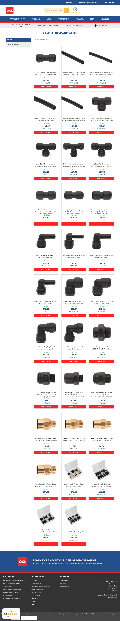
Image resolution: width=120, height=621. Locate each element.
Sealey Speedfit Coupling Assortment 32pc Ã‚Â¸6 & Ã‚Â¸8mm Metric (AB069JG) (73, 532)
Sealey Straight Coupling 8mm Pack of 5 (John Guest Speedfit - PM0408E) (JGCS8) (46, 212)
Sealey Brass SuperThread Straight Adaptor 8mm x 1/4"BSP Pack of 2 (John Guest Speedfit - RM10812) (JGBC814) (74, 442)
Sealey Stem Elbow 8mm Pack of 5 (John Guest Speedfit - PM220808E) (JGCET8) (46, 258)
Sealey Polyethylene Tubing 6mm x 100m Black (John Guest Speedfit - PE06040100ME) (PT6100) (101, 75)
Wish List (63, 584)
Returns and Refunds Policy (41, 587)
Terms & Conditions (38, 590)
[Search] (66, 10)
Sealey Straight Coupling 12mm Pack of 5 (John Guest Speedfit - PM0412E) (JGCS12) (46, 75)
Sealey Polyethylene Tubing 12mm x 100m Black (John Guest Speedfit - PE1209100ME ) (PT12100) (45, 120)
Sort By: (37, 39)
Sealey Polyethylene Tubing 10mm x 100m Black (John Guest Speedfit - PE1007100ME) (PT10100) (73, 120)
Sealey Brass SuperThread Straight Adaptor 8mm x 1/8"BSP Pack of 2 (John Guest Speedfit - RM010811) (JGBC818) (46, 442)
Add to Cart (46, 87)
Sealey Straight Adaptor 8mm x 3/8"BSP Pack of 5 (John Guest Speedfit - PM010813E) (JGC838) (101, 349)
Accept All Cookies (28, 618)
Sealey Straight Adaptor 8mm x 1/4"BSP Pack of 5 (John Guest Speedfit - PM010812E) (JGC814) (46, 395)
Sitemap (34, 605)
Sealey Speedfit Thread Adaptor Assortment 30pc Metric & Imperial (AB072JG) (73, 486)
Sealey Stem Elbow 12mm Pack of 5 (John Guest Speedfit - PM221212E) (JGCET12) (101, 258)
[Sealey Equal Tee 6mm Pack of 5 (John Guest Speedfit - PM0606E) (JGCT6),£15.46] (46, 149)
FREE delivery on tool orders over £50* (22, 25)
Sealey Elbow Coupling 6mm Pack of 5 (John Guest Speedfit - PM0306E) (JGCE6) (101, 303)
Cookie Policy (36, 596)
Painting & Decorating (80, 19)
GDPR (33, 602)
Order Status (64, 587)
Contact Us (35, 580)
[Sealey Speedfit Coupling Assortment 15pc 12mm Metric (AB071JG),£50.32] (101, 469)
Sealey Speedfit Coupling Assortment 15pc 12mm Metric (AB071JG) (102, 486)
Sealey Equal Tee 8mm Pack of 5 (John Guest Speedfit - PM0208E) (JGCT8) (102, 120)
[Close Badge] (19, 609)
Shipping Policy (36, 584)
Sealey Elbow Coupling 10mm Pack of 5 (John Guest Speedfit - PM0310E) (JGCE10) (73, 349)
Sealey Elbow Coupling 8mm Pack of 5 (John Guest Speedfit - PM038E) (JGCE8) (74, 303)
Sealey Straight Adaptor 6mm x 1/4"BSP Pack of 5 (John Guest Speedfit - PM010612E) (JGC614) (73, 395)
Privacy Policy (36, 593)
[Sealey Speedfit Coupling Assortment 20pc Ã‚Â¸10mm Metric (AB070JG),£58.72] (46, 515)
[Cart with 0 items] (113, 10)
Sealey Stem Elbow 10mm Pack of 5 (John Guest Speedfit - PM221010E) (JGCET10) (45, 303)
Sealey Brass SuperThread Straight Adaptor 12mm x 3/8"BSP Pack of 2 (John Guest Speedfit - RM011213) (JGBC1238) (46, 487)
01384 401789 (109, 2)
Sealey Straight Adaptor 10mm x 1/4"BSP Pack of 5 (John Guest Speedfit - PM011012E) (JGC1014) (101, 395)
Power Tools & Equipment (36, 19)
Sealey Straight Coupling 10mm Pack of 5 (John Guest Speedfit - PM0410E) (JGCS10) (101, 212)
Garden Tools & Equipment (63, 19)
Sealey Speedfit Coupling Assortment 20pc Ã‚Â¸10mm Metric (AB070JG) (45, 532)
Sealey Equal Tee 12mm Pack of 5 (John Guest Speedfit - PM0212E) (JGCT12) (74, 166)
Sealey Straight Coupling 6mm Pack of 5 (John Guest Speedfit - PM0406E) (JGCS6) (73, 212)
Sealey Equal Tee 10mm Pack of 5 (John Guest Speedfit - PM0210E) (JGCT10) (102, 166)
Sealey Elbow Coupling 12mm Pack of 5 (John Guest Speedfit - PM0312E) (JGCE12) (46, 349)
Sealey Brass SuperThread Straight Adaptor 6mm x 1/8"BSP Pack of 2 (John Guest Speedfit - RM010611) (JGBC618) (101, 442)
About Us (35, 599)
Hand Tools (49, 19)
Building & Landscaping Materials (17, 19)
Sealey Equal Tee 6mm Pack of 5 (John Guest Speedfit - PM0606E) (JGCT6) (46, 166)
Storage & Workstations (106, 19)
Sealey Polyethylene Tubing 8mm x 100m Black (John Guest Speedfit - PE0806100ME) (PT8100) (73, 75)
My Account (64, 580)
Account (69, 2)
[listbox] (46, 39)
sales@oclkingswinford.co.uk (88, 2)
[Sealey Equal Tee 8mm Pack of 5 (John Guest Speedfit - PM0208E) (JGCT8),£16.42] (101, 104)
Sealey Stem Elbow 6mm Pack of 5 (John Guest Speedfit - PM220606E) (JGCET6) (74, 258)
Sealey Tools (92, 19)
